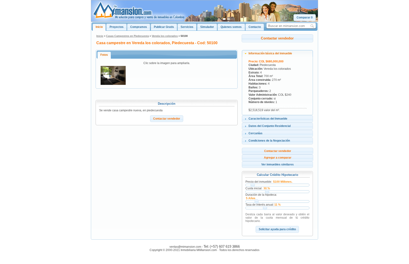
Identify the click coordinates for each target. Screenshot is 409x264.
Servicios (187, 27)
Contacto (255, 27)
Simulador (207, 27)
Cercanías (255, 133)
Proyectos (117, 27)
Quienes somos (231, 27)
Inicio (99, 27)
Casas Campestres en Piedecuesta (127, 36)
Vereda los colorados (165, 36)
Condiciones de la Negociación (269, 140)
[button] (304, 17)
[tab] (277, 53)
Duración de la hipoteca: (261, 194)
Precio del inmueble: (258, 181)
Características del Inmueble (268, 118)
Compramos (138, 27)
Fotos (104, 54)
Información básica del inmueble (270, 53)
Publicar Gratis (164, 27)
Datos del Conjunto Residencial (270, 126)
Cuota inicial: (253, 188)
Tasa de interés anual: (259, 204)
